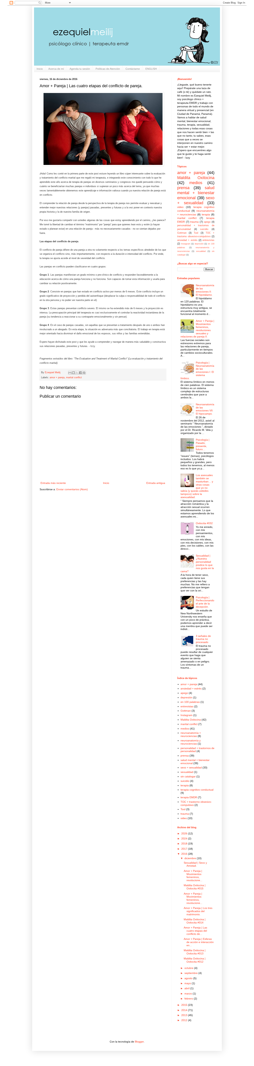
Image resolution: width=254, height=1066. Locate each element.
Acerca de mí (56, 68)
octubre (188, 967)
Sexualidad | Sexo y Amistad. (195, 864)
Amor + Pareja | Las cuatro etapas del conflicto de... (195, 930)
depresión (199, 244)
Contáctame (133, 68)
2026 (184, 833)
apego (207, 222)
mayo (187, 983)
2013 (184, 1015)
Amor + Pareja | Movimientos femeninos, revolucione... (193, 875)
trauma (194, 221)
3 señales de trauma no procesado (203, 639)
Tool (196, 233)
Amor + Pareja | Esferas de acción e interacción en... (199, 942)
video (180, 207)
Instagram (185, 244)
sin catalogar (188, 776)
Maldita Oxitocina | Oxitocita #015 (194, 887)
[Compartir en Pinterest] (84, 373)
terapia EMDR (189, 797)
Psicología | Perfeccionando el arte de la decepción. (205, 602)
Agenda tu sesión (80, 68)
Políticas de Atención (108, 68)
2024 (184, 838)
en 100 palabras (190, 701)
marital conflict (74, 377)
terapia (206, 214)
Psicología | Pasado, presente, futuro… (202, 444)
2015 (184, 1004)
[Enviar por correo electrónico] (70, 373)
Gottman (182, 233)
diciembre (190, 858)
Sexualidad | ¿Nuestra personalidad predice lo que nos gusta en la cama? (197, 563)
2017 (184, 848)
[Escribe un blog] (73, 373)
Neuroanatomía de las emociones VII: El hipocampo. (205, 409)
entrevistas (208, 240)
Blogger (139, 1041)
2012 (184, 1020)
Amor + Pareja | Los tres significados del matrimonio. (198, 911)
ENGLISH (151, 68)
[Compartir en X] (77, 373)
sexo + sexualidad (195, 200)
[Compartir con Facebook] (80, 373)
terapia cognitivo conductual (197, 789)
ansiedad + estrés (187, 240)
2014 (184, 1010)
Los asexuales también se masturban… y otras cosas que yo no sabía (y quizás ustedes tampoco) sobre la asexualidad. (197, 486)
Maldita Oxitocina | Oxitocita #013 (194, 952)
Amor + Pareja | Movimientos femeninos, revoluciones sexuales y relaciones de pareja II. (197, 328)
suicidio (204, 229)
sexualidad (201, 251)
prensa (183, 187)
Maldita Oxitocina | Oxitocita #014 (194, 921)
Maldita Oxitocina (195, 177)
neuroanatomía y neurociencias (191, 742)
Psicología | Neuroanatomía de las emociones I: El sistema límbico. (197, 370)
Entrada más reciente (53, 482)
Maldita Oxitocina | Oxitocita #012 (194, 960)
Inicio (40, 68)
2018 (184, 843)
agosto (188, 978)
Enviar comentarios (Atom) (72, 489)
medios (195, 182)
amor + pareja (57, 377)
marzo (188, 993)
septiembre (191, 973)
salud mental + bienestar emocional (195, 192)
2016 (184, 853)
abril (186, 988)
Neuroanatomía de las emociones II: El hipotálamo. (205, 290)
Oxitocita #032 (204, 523)
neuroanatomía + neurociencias (191, 734)
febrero (188, 998)
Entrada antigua (155, 482)
